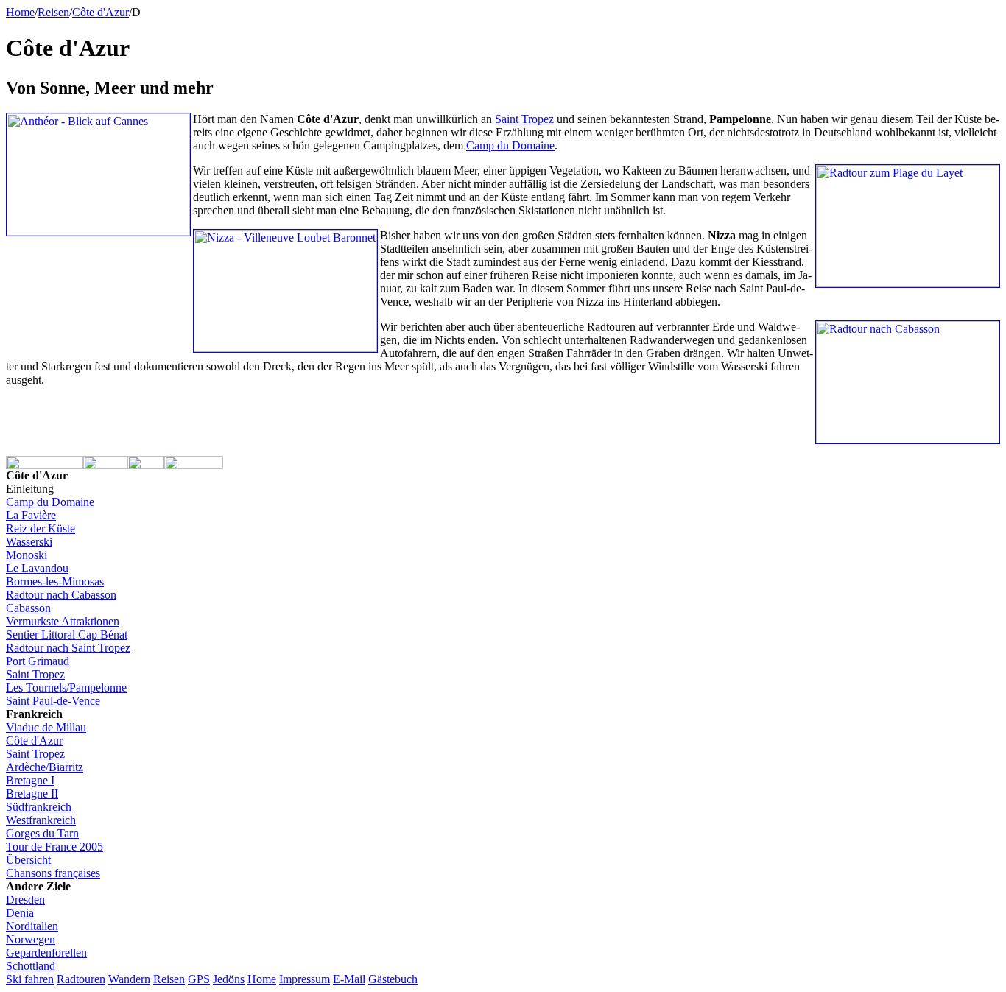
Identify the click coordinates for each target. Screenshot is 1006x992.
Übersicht (28, 860)
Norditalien (32, 926)
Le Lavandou (37, 568)
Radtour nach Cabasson (61, 594)
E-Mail (349, 979)
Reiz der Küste (40, 528)
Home (20, 12)
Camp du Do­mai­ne (510, 145)
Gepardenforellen (46, 952)
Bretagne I (30, 780)
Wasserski (29, 541)
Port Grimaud (37, 661)
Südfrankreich (38, 807)
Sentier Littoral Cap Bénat (66, 634)
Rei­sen (53, 12)
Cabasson (28, 608)
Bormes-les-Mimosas (55, 581)
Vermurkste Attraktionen (62, 621)
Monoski (26, 555)
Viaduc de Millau (46, 727)
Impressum (304, 979)
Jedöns (229, 979)
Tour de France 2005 (54, 846)
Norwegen (30, 939)
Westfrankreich (41, 820)
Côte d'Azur (100, 12)
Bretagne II (32, 793)
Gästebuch (393, 979)
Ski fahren (30, 979)
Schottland (30, 966)
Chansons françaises (53, 873)
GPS (199, 979)
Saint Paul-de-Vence (53, 700)
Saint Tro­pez (524, 119)
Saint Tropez (35, 674)
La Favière (31, 515)
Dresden (25, 899)
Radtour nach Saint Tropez (68, 647)
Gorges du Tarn (42, 833)
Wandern (129, 979)
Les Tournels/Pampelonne (66, 687)
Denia (20, 913)
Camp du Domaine (50, 502)
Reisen (169, 979)
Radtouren (81, 979)
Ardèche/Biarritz (44, 767)
